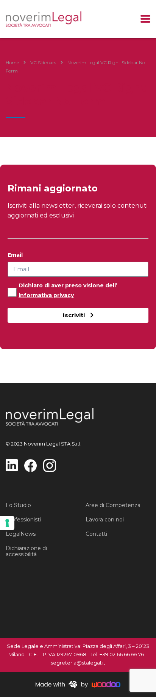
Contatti (96, 534)
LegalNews (21, 534)
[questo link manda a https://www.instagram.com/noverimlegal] (49, 465)
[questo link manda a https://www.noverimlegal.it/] (43, 19)
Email (15, 254)
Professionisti (23, 520)
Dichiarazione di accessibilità (26, 551)
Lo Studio (18, 505)
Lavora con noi (105, 520)
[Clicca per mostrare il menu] (145, 19)
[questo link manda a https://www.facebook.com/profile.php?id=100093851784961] (30, 465)
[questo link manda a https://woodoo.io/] (78, 684)
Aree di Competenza (113, 505)
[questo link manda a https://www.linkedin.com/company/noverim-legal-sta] (12, 464)
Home (12, 62)
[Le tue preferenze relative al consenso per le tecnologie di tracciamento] (7, 523)
